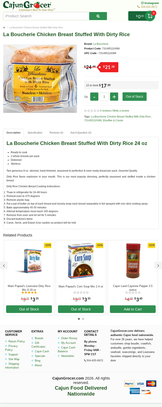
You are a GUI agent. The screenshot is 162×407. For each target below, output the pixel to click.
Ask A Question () (80, 132)
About (38, 365)
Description (13, 132)
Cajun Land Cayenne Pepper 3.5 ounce (133, 287)
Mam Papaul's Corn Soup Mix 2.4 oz (81, 286)
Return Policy (16, 341)
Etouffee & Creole (113, 120)
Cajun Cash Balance (66, 349)
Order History (68, 338)
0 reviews (105, 110)
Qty (86, 96)
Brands (38, 338)
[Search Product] (98, 16)
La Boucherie (100, 43)
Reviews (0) (56, 132)
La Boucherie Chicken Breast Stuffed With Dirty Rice (36, 27)
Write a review (121, 110)
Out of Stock (134, 96)
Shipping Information (12, 365)
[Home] (4, 27)
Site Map (13, 359)
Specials (39, 356)
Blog (37, 360)
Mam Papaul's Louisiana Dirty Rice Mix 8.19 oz (29, 287)
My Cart (150, 16)
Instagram (151, 3)
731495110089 (93, 120)
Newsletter (67, 356)
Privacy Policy (11, 347)
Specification (35, 132)
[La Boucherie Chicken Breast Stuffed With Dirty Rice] (40, 113)
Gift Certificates (38, 344)
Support (13, 354)
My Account (68, 342)
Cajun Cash (41, 351)
